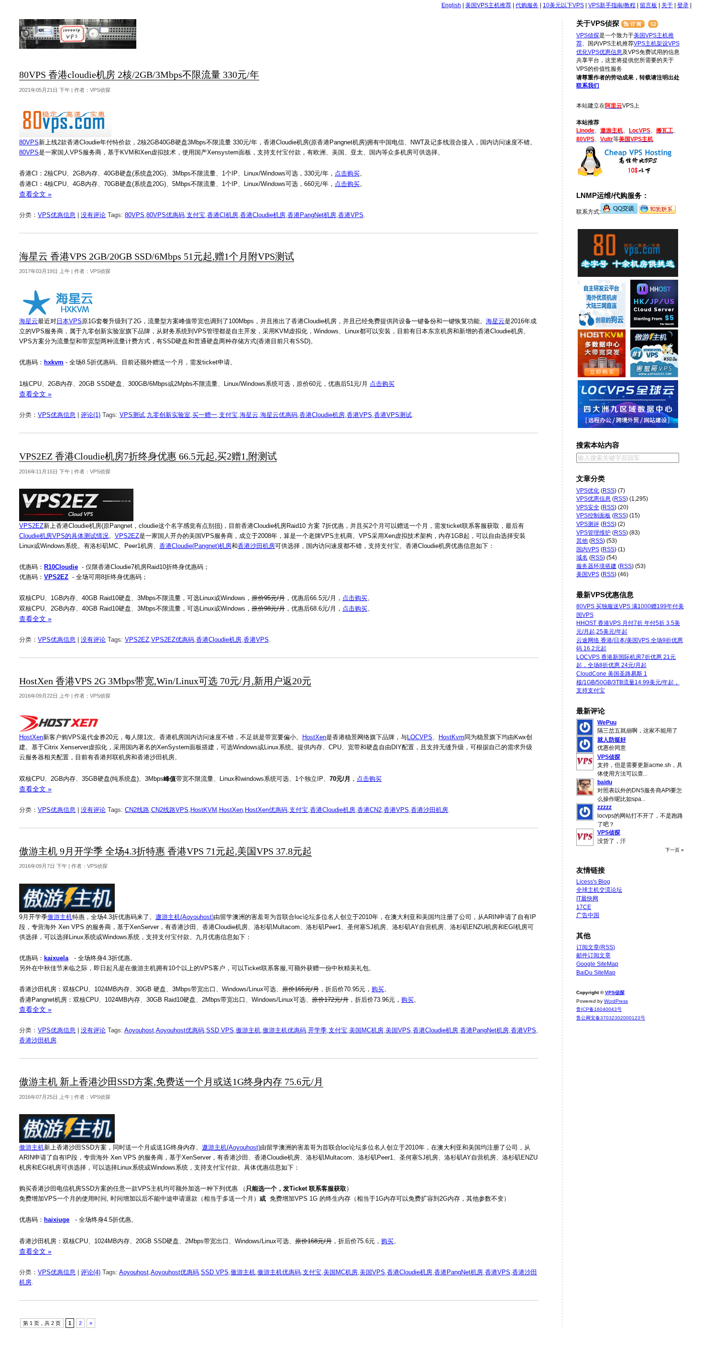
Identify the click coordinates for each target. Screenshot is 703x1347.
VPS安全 (587, 507)
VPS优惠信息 (57, 215)
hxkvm (54, 362)
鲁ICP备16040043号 (599, 1009)
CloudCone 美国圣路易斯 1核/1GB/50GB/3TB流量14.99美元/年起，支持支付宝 (628, 682)
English (451, 5)
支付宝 (196, 215)
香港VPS (350, 215)
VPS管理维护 (593, 532)
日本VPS (69, 321)
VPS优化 (587, 490)
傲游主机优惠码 (284, 1030)
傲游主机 (59, 916)
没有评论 (93, 215)
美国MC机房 (366, 1030)
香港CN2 (369, 809)
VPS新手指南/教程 (612, 5)
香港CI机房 (222, 215)
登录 (683, 5)
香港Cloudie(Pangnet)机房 (195, 545)
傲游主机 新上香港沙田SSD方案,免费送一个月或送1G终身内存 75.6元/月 (171, 1082)
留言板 (648, 5)
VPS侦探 (78, 34)
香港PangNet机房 (311, 215)
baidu (604, 782)
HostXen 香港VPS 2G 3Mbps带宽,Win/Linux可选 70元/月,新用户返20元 (165, 681)
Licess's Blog (593, 881)
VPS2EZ (31, 525)
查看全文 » (35, 194)
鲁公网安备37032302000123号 (610, 1017)
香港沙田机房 (256, 545)
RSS (609, 490)
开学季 (317, 1030)
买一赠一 (204, 414)
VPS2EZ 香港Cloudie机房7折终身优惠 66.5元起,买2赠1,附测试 (148, 456)
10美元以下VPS (563, 5)
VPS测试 (132, 414)
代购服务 (527, 5)
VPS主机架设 (651, 43)
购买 (378, 989)
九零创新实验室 (168, 414)
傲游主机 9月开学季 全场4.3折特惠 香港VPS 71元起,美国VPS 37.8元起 (165, 851)
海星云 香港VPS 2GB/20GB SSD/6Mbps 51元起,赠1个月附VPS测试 (156, 257)
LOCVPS (419, 737)
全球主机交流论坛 (599, 890)
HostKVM (203, 809)
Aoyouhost (139, 1030)
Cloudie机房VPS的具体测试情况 (64, 535)
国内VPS (587, 549)
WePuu (606, 722)
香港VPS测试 (393, 414)
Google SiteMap (597, 964)
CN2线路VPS (169, 809)
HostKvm (451, 737)
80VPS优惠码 (165, 215)
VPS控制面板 (593, 515)
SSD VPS (220, 1030)
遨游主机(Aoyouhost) (184, 916)
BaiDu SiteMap (595, 972)
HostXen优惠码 (266, 809)
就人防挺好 (611, 739)
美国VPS (398, 1030)
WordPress (616, 1001)
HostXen (31, 737)
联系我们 (587, 85)
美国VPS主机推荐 (488, 5)
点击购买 (347, 173)
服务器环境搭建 (596, 566)
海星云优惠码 (278, 414)
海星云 (28, 321)
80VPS (29, 142)
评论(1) (90, 414)
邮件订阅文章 (593, 955)
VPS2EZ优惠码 (172, 639)
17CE (583, 907)
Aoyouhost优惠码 (180, 1030)
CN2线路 (137, 809)
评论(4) (90, 1272)
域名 (582, 557)
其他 (582, 540)
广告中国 (587, 915)
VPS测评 (587, 524)
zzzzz (604, 807)
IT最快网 (587, 898)
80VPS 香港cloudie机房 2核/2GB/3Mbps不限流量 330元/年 (139, 75)
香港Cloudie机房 (263, 215)
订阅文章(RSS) (595, 947)
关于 (667, 5)
